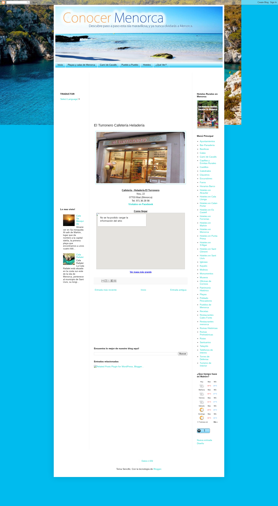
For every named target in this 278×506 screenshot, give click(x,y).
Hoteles (147, 64)
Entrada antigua (178, 290)
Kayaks (203, 266)
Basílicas (204, 149)
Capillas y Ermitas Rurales (208, 161)
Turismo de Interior (205, 364)
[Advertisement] (141, 95)
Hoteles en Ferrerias (205, 217)
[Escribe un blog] (105, 280)
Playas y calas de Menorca (81, 64)
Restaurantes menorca (206, 323)
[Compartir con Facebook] (112, 280)
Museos (204, 277)
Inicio (60, 64)
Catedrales (205, 171)
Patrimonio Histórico (205, 289)
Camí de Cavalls (108, 64)
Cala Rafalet (79, 256)
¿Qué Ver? (161, 64)
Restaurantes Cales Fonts (206, 316)
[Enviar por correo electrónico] (102, 280)
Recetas (204, 311)
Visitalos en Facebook (140, 204)
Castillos (204, 167)
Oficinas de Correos (205, 282)
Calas (203, 153)
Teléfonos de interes (206, 351)
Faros (203, 182)
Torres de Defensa (204, 358)
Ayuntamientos (207, 141)
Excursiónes (206, 178)
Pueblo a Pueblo (129, 64)
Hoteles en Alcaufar (205, 191)
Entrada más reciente (106, 290)
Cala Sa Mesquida (80, 219)
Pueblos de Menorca (205, 306)
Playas (203, 294)
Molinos (204, 269)
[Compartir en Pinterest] (115, 280)
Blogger (157, 469)
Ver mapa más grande (141, 272)
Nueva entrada (204, 440)
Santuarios (205, 342)
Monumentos (206, 273)
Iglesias (204, 262)
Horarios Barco (207, 186)
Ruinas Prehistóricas (206, 333)
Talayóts (204, 346)
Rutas (203, 338)
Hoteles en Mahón (205, 224)
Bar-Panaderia (207, 145)
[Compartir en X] (109, 280)
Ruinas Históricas (209, 328)
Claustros (204, 174)
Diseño (200, 443)
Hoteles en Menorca (205, 230)
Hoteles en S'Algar (205, 243)
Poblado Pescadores (206, 299)
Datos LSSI (147, 461)
